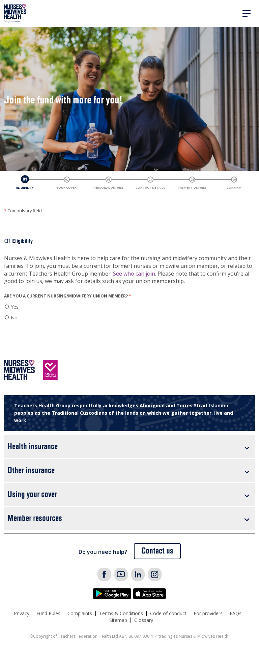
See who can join (134, 273)
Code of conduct (168, 613)
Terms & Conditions (121, 613)
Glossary (143, 620)
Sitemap (118, 620)
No (14, 317)
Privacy (21, 613)
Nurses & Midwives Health (15, 13)
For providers (208, 613)
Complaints (79, 613)
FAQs (235, 613)
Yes (15, 307)
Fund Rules (48, 613)
